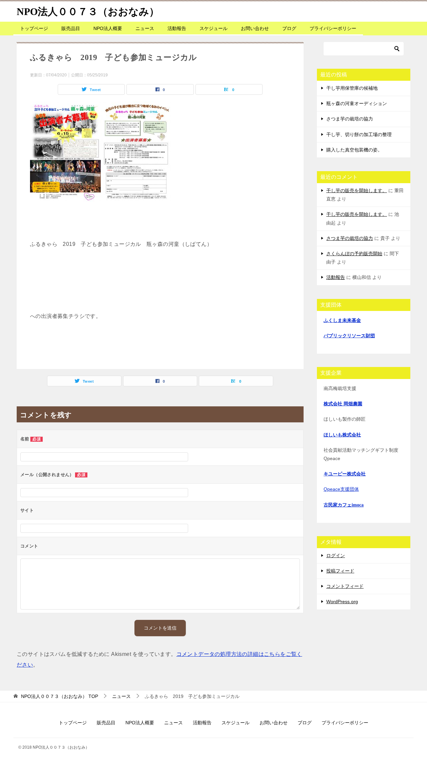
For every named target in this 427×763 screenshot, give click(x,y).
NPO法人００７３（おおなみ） (88, 11)
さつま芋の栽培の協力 (349, 118)
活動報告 (176, 28)
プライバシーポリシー (333, 28)
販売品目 (70, 28)
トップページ (34, 28)
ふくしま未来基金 (342, 320)
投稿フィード (340, 571)
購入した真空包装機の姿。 (354, 149)
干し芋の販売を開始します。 (356, 190)
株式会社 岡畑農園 (343, 403)
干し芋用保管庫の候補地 (352, 88)
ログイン (335, 555)
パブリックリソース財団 (349, 335)
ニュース (144, 28)
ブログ (289, 28)
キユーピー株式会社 (345, 473)
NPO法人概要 (107, 28)
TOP (59, 696)
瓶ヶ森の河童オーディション (356, 103)
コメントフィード (345, 586)
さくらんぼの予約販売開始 (354, 253)
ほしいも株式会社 (342, 434)
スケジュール (213, 28)
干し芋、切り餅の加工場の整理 (359, 134)
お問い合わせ (255, 28)
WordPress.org (342, 601)
